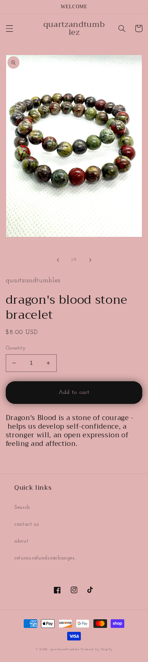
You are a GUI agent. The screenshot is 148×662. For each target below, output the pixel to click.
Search (22, 507)
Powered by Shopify (96, 649)
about (21, 541)
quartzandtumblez (65, 649)
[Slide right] (90, 260)
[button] (9, 28)
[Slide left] (58, 260)
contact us (26, 524)
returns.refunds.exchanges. (44, 558)
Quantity (16, 348)
